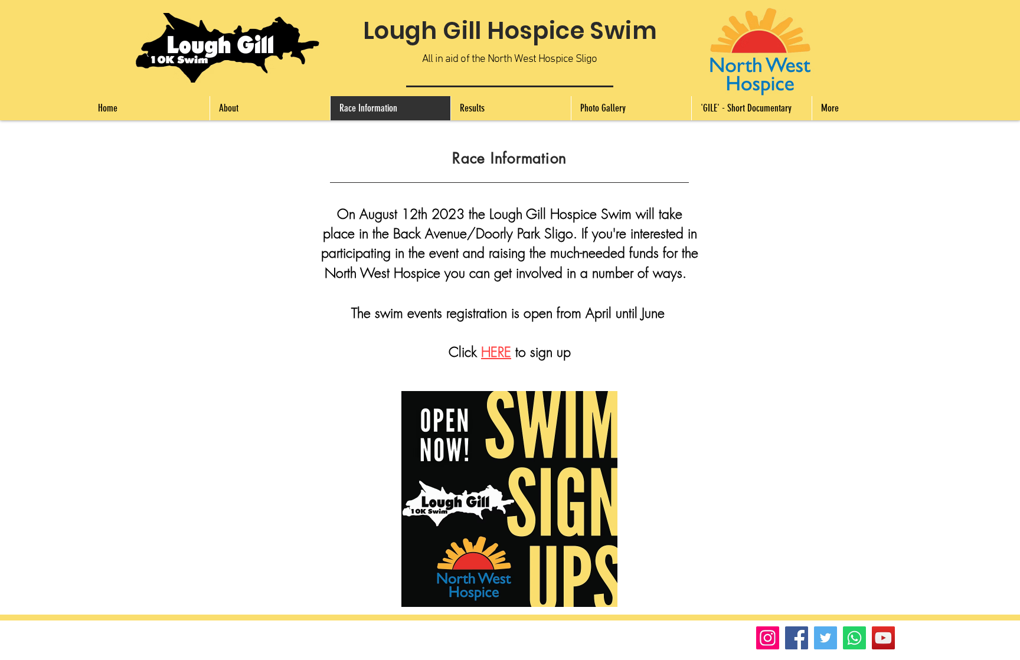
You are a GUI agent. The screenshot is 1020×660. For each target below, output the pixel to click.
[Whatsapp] (854, 637)
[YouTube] (883, 637)
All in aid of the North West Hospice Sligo (509, 59)
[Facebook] (796, 637)
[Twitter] (825, 637)
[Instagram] (767, 637)
